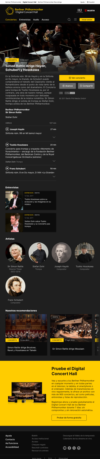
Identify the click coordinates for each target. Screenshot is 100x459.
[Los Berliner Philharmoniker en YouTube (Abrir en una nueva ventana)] (64, 448)
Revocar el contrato (40, 450)
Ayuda (82, 2)
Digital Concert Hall (29, 2)
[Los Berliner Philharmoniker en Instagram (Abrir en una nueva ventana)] (78, 448)
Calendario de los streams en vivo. (77, 438)
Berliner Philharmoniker (13, 2)
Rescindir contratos (40, 447)
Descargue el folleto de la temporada (79, 435)
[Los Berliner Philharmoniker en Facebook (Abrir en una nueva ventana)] (69, 448)
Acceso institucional (40, 438)
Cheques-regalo (38, 444)
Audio (36, 19)
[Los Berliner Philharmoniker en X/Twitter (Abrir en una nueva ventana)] (74, 448)
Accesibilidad (12, 447)
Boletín (35, 435)
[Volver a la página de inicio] (24, 11)
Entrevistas (25, 19)
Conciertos (11, 19)
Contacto (10, 439)
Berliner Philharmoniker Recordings (50, 2)
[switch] (54, 137)
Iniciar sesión (87, 20)
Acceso (45, 19)
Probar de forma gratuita (69, 417)
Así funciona (11, 443)
